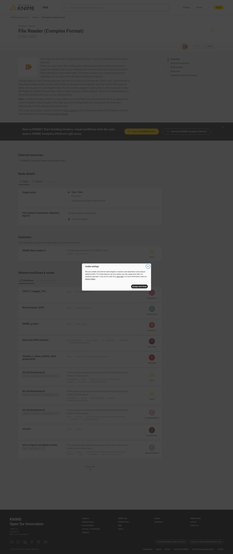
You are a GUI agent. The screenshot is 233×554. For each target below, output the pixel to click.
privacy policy (90, 279)
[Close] (148, 266)
